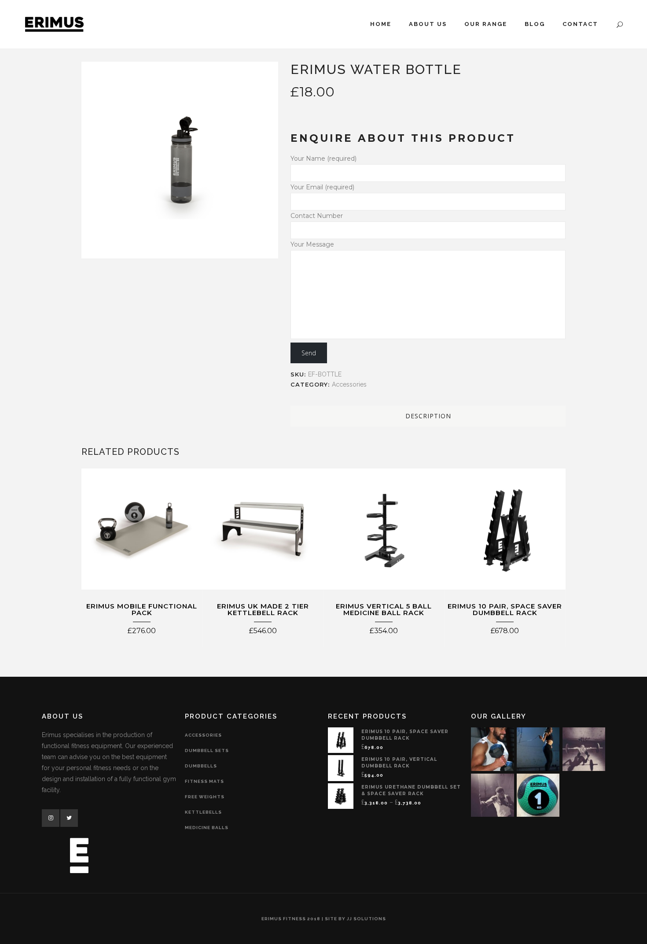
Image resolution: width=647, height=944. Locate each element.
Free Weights (204, 796)
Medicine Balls (206, 827)
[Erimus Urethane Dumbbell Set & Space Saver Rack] (340, 795)
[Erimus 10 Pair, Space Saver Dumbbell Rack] (340, 740)
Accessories (349, 384)
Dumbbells (201, 765)
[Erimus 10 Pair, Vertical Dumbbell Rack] (340, 768)
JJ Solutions (366, 918)
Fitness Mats (204, 781)
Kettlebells (203, 812)
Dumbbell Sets (207, 750)
